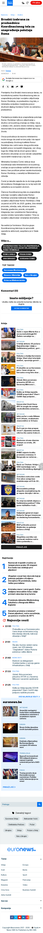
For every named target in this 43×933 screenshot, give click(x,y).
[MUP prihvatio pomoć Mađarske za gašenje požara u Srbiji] (8, 526)
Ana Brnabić (9, 259)
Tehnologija (25, 753)
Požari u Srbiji (32, 830)
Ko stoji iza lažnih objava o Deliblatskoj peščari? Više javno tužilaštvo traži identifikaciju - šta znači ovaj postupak (28, 503)
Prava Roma (25, 254)
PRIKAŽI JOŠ (8, 787)
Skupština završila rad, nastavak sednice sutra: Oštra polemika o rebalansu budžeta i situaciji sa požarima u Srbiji (27, 539)
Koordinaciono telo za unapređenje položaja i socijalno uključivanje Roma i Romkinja (21, 248)
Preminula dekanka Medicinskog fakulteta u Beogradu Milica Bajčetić (23, 602)
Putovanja (26, 880)
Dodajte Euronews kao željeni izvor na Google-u (20, 79)
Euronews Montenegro (14, 270)
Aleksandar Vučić (31, 819)
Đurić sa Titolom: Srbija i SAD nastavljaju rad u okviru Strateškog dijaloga (29, 466)
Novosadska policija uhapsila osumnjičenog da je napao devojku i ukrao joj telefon (28, 490)
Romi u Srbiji (9, 254)
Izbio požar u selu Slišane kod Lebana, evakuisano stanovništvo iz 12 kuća (28, 418)
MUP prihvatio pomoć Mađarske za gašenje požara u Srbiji (26, 527)
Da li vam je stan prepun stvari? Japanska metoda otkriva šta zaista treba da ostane (28, 430)
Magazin (4, 880)
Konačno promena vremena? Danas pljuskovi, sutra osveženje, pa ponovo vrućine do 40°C (24, 613)
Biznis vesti (17, 658)
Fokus (22, 770)
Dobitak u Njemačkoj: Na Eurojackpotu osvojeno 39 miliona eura (29, 744)
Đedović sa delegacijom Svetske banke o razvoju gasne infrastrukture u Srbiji (26, 663)
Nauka (14, 642)
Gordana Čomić (27, 259)
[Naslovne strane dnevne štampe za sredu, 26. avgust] (8, 441)
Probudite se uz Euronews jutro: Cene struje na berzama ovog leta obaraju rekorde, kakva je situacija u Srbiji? (29, 370)
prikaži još (21, 547)
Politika (20, 329)
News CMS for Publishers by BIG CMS (21, 930)
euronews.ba (12, 702)
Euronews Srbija (11, 819)
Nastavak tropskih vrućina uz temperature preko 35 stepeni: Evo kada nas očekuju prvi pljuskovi (22, 566)
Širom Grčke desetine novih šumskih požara (29, 728)
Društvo (20, 15)
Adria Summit (6, 895)
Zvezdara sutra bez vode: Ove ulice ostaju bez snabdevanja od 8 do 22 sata (28, 478)
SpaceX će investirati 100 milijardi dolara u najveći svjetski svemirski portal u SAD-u (30, 760)
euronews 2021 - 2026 (21, 928)
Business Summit (29, 890)
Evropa (22, 724)
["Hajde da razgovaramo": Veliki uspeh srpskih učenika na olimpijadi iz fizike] (2, 466)
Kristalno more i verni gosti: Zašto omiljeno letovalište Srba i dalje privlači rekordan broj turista (24, 591)
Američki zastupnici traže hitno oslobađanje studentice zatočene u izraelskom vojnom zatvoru (30, 714)
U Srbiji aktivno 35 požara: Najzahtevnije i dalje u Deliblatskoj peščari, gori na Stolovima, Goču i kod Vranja (28, 346)
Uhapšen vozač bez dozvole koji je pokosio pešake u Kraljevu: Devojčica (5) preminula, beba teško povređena (24, 579)
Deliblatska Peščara (16, 825)
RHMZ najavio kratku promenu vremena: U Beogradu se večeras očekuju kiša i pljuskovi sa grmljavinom (28, 454)
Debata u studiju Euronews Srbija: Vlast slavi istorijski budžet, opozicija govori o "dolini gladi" (29, 358)
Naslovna (4, 15)
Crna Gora (5, 890)
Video (25, 885)
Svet (3, 870)
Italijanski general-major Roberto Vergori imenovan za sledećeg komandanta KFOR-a (29, 515)
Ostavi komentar (21, 308)
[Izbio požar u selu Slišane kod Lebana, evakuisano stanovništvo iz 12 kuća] (8, 417)
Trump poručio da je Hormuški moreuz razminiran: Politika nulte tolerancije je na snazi (29, 777)
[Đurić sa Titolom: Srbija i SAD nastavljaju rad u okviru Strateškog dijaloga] (8, 466)
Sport (25, 875)
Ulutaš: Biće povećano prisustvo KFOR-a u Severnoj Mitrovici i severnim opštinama (27, 382)
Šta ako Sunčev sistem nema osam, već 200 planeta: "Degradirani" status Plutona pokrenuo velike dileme (24, 648)
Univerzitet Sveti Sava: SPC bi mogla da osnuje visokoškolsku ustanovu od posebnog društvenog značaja (28, 406)
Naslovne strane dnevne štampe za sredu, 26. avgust (28, 442)
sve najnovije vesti (28, 697)
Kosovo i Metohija (12, 275)
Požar (32, 825)
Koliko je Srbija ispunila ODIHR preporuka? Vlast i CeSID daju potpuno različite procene (28, 394)
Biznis (25, 870)
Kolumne (4, 885)
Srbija (13, 15)
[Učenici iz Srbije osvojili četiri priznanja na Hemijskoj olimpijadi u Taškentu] (41, 466)
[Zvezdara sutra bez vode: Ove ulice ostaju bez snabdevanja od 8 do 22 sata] (8, 478)
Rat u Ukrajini (31, 275)
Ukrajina (8, 830)
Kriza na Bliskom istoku (14, 280)
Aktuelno (21, 341)
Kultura (3, 875)
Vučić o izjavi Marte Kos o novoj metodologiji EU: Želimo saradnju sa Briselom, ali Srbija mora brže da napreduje (28, 334)
